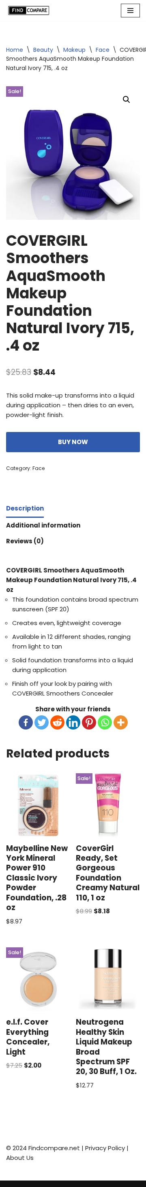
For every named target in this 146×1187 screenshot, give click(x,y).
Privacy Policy (105, 1148)
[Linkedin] (73, 722)
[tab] (25, 509)
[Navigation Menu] (130, 10)
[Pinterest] (89, 722)
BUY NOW (73, 442)
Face (103, 50)
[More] (121, 722)
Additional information (43, 525)
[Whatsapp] (105, 722)
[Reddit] (57, 722)
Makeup (74, 50)
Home (14, 50)
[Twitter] (41, 722)
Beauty (43, 50)
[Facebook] (26, 722)
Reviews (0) (25, 541)
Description (25, 508)
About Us (20, 1157)
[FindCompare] (30, 10)
